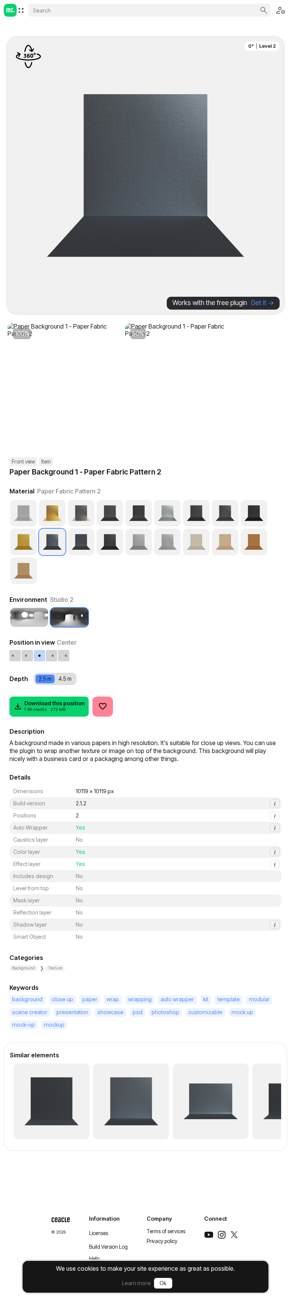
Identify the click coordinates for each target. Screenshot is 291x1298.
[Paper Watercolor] (138, 513)
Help (94, 1259)
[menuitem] (21, 10)
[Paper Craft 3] (254, 542)
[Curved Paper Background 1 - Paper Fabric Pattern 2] (211, 1101)
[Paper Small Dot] (225, 513)
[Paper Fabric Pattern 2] (52, 542)
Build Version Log (108, 1247)
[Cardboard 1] (23, 570)
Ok (163, 1283)
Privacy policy (162, 1241)
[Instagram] (221, 1234)
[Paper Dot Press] (110, 513)
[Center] (40, 655)
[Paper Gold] (23, 542)
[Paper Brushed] (167, 542)
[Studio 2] (69, 617)
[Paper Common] (110, 542)
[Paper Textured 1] (254, 513)
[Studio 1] (29, 617)
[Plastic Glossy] (23, 513)
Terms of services (166, 1231)
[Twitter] (234, 1235)
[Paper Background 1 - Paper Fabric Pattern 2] (51, 1101)
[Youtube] (208, 1234)
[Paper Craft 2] (225, 542)
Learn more (136, 1283)
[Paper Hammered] (167, 513)
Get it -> (262, 303)
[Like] (102, 707)
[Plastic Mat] (138, 542)
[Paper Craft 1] (196, 542)
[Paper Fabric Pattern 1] (81, 542)
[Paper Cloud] (196, 513)
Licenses (98, 1233)
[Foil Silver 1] (81, 513)
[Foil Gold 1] (52, 513)
